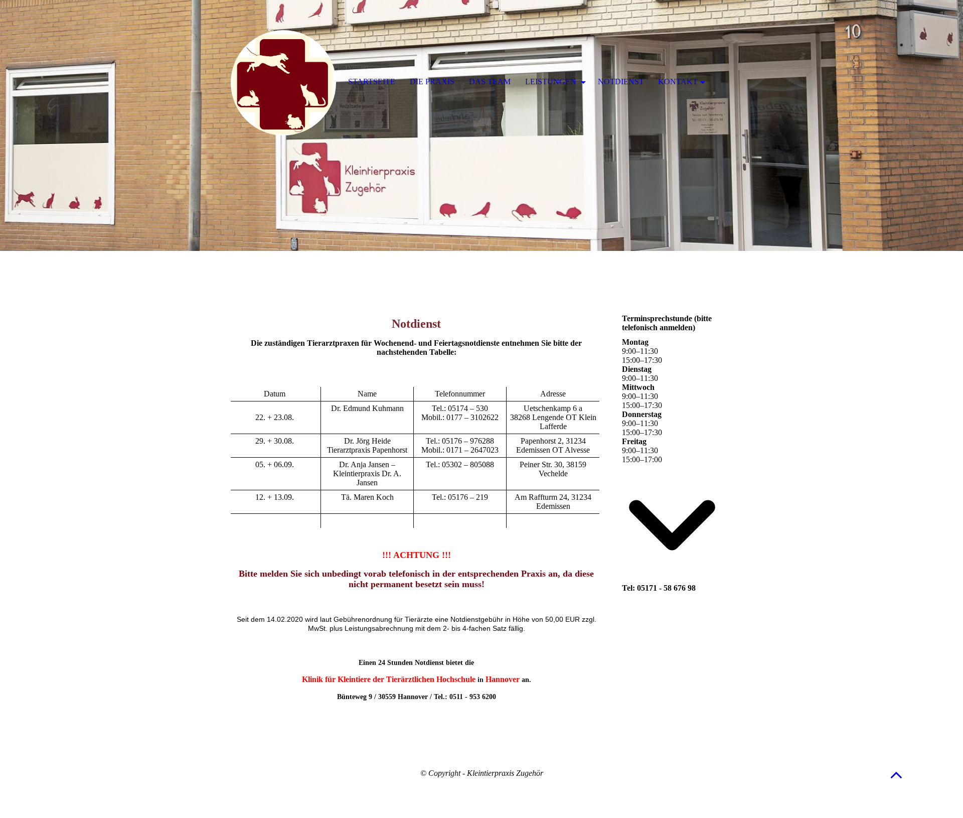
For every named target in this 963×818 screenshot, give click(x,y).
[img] (481, 125)
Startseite (371, 81)
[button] (896, 774)
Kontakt (678, 81)
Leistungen (551, 81)
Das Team (490, 81)
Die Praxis (432, 81)
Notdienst (621, 81)
